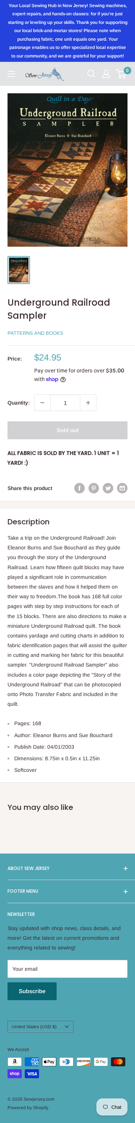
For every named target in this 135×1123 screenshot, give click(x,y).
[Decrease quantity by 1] (42, 403)
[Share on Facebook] (79, 488)
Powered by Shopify (28, 1107)
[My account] (106, 74)
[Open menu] (11, 74)
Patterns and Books (35, 333)
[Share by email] (122, 488)
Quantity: (19, 403)
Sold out (68, 430)
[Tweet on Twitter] (108, 488)
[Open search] (91, 74)
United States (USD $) (34, 1026)
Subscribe (32, 991)
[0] (121, 73)
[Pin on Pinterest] (93, 488)
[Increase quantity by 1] (88, 403)
